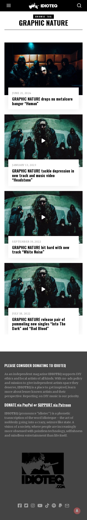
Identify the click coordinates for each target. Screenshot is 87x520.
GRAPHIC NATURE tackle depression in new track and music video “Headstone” (43, 175)
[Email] (67, 505)
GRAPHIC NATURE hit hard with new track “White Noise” (40, 249)
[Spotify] (54, 505)
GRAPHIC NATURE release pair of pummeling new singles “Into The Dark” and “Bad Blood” (38, 323)
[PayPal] (60, 505)
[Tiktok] (47, 505)
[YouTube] (40, 505)
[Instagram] (33, 505)
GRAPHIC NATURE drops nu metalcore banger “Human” (42, 101)
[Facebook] (20, 505)
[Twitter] (26, 505)
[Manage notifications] (77, 510)
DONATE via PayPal (18, 404)
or (35, 404)
